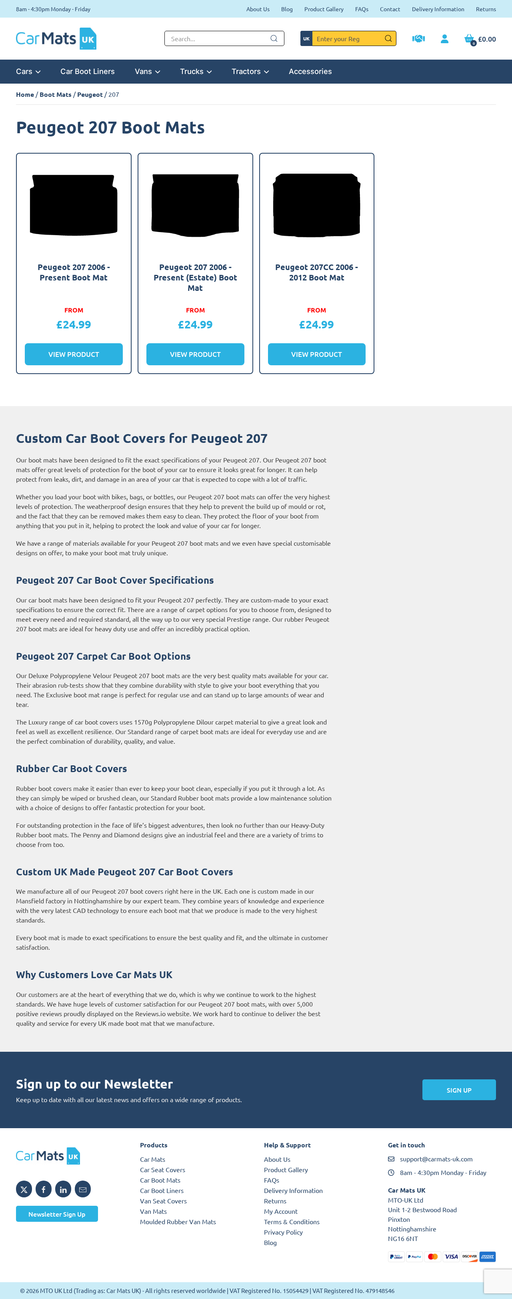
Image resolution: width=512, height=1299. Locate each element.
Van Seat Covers (163, 1201)
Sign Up (459, 1089)
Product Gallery (324, 8)
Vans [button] (143, 71)
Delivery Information (438, 8)
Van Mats (153, 1211)
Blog (287, 8)
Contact (390, 8)
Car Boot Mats (160, 1180)
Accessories (310, 71)
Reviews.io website (162, 1013)
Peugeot (90, 94)
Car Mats (152, 1159)
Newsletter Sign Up (57, 1213)
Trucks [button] (192, 71)
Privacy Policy (283, 1232)
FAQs (361, 8)
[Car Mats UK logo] (70, 1156)
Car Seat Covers (162, 1169)
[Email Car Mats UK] (83, 1189)
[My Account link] (444, 39)
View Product (73, 354)
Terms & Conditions (292, 1221)
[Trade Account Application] (418, 40)
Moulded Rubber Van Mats (178, 1221)
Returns (486, 8)
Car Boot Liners (87, 71)
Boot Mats (56, 94)
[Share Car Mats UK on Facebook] (44, 1189)
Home (25, 94)
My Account (281, 1211)
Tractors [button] (246, 71)
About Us (258, 8)
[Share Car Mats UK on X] (24, 1189)
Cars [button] (24, 71)
